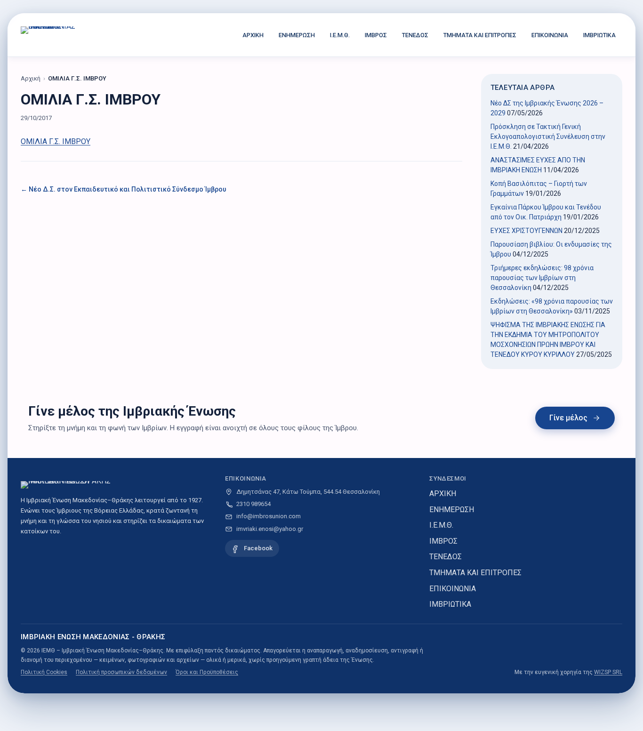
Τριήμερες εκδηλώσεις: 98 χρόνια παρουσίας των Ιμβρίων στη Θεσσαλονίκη (542, 277)
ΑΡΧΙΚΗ (253, 35)
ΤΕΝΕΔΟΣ (415, 35)
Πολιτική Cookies (44, 672)
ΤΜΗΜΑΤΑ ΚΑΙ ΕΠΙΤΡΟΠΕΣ (479, 35)
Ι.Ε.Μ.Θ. (340, 35)
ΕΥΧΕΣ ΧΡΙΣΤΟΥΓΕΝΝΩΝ (526, 230)
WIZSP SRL (608, 672)
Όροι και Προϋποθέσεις (207, 672)
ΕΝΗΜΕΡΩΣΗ (297, 35)
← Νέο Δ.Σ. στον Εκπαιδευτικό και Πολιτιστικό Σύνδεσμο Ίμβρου (123, 189)
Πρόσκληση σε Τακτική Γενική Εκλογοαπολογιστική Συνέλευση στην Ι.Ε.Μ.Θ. (547, 136)
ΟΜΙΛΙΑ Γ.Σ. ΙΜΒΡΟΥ (55, 141)
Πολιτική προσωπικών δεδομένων (121, 672)
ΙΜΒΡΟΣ (376, 35)
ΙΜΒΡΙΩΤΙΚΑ (599, 35)
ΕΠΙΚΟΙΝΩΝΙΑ (549, 35)
